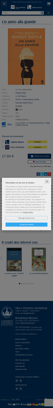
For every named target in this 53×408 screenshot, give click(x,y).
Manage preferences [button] (26, 218)
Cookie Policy (28, 212)
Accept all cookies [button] (27, 224)
